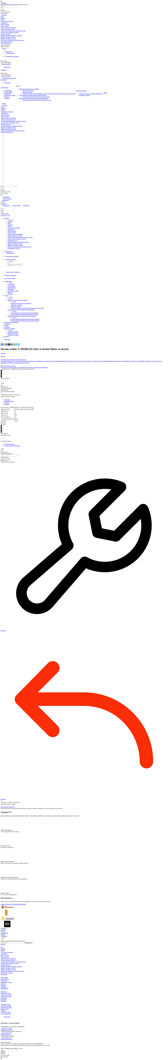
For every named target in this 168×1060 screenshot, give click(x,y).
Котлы (11, 361)
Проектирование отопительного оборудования (25, 319)
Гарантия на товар (6, 996)
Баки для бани (35, 361)
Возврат (3, 799)
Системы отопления (19, 361)
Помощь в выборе (13, 331)
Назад (11, 220)
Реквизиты (4, 980)
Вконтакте (7, 67)
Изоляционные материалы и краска (115, 361)
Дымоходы (28, 361)
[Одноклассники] (4, 344)
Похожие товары (9, 444)
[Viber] (11, 344)
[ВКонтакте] (2, 344)
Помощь (3, 1001)
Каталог (10, 221)
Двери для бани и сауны (70, 361)
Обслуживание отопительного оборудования (24, 313)
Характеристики (9, 401)
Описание (7, 399)
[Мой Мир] (7, 344)
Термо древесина (43, 367)
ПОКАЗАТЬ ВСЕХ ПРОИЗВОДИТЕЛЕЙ (13, 904)
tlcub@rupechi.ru (5, 1034)
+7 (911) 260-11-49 (6, 1033)
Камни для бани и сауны (133, 361)
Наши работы (5, 979)
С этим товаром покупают (12, 445)
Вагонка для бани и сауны (30, 367)
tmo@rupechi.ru (6, 64)
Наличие (6, 403)
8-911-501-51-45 (5, 43)
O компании (11, 284)
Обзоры (3, 1010)
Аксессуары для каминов (55, 361)
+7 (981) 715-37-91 (6, 1028)
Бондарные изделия (23, 362)
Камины (6, 361)
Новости (3, 984)
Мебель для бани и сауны (148, 361)
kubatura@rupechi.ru (6, 1039)
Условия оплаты (5, 993)
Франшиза (4, 987)
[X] (9, 344)
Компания (4, 974)
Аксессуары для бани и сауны (86, 361)
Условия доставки (6, 995)
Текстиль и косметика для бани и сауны (12, 971)
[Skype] (16, 344)
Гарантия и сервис (6, 982)
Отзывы (6, 404)
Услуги (10, 298)
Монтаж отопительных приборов (21, 303)
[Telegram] (19, 344)
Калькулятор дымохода (9, 78)
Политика (4, 999)
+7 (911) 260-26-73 (6, 1037)
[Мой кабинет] (1, 207)
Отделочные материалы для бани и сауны (13, 962)
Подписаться (28, 942)
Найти (3, 1052)
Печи (2, 361)
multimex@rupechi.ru (7, 1030)
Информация (4, 988)
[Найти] (2, 8)
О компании (4, 977)
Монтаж (3, 630)
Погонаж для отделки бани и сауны (11, 367)
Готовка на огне (100, 361)
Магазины (4, 80)
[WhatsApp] (14, 344)
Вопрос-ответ (5, 1009)
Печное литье (44, 361)
